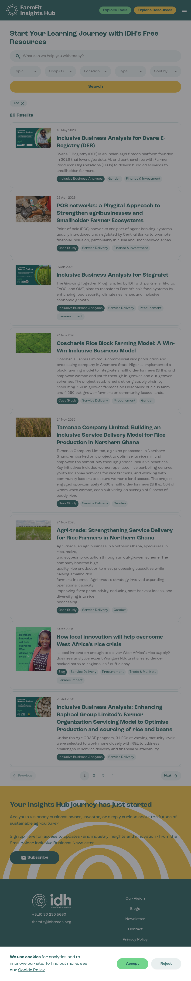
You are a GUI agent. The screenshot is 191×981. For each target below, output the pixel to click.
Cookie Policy (31, 970)
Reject (166, 964)
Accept (132, 964)
